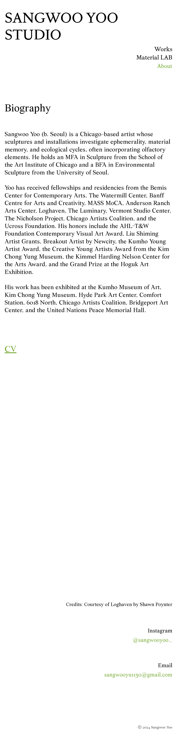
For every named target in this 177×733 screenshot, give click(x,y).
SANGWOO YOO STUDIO (61, 26)
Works (163, 49)
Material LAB (154, 57)
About (164, 65)
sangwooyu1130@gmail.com (138, 670)
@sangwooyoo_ (152, 635)
